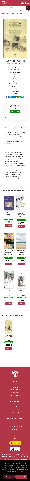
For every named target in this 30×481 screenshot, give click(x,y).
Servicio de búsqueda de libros (15, 424)
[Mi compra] (23, 3)
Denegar (8, 477)
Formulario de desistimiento (15, 426)
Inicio (3, 13)
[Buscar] (28, 8)
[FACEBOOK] (13, 381)
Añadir (9, 226)
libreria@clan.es (15, 392)
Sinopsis (7, 128)
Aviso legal (15, 404)
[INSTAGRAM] (16, 381)
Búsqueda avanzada (24, 11)
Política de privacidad (15, 409)
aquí (6, 471)
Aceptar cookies (21, 477)
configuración (20, 471)
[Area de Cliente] (25, 3)
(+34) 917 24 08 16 (15, 390)
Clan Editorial (15, 429)
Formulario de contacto (15, 395)
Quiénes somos (15, 421)
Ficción (9, 13)
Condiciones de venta (15, 407)
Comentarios (19, 128)
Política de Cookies (15, 412)
